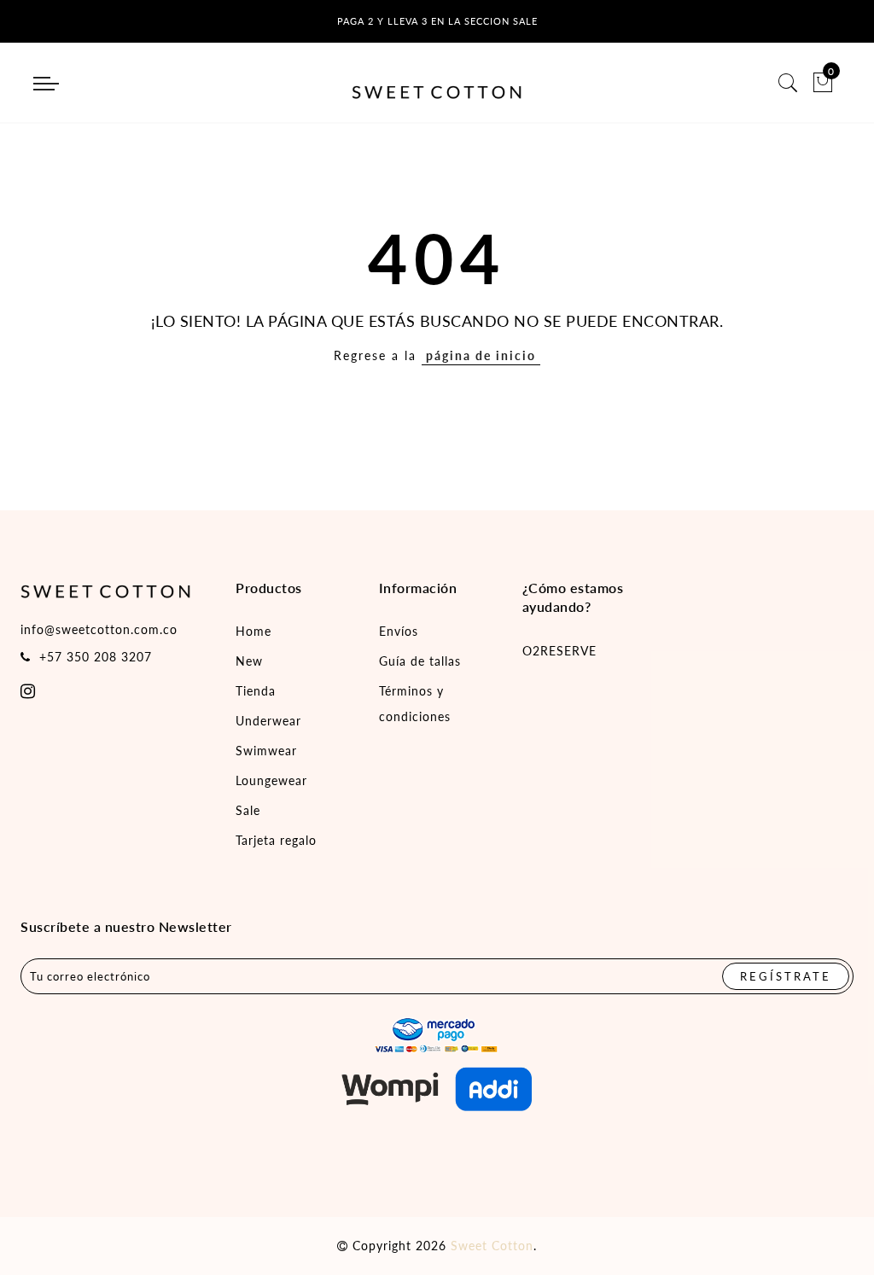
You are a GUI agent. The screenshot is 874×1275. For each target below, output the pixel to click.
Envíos (398, 631)
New (249, 661)
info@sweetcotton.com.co (99, 629)
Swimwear (266, 750)
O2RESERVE (559, 650)
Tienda (256, 691)
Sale (248, 810)
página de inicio (481, 355)
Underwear (268, 720)
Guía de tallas (420, 661)
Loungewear (271, 780)
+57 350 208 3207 (95, 656)
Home (253, 631)
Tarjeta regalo (276, 840)
